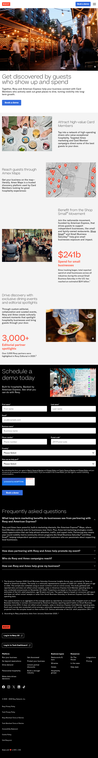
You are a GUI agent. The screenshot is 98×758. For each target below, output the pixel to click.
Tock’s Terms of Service (67, 470)
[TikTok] (24, 687)
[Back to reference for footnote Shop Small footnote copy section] (92, 609)
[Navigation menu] (94, 4)
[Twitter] (13, 687)
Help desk (75, 667)
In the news (75, 663)
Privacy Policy (51, 470)
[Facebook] (3, 687)
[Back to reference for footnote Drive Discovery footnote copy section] (58, 613)
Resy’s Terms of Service (35, 470)
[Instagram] (8, 687)
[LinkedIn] (18, 687)
